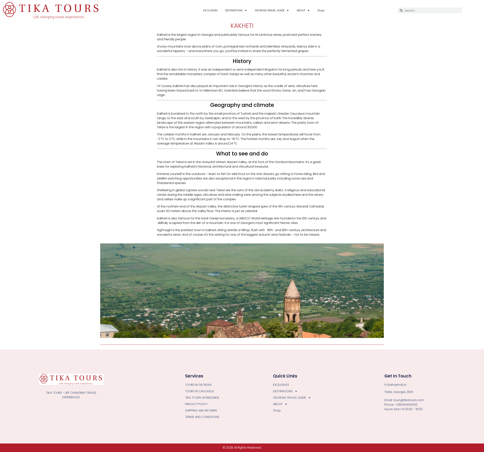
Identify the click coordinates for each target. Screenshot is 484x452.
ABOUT (301, 10)
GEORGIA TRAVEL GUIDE (270, 10)
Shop (320, 10)
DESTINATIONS (234, 10)
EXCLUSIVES (210, 10)
